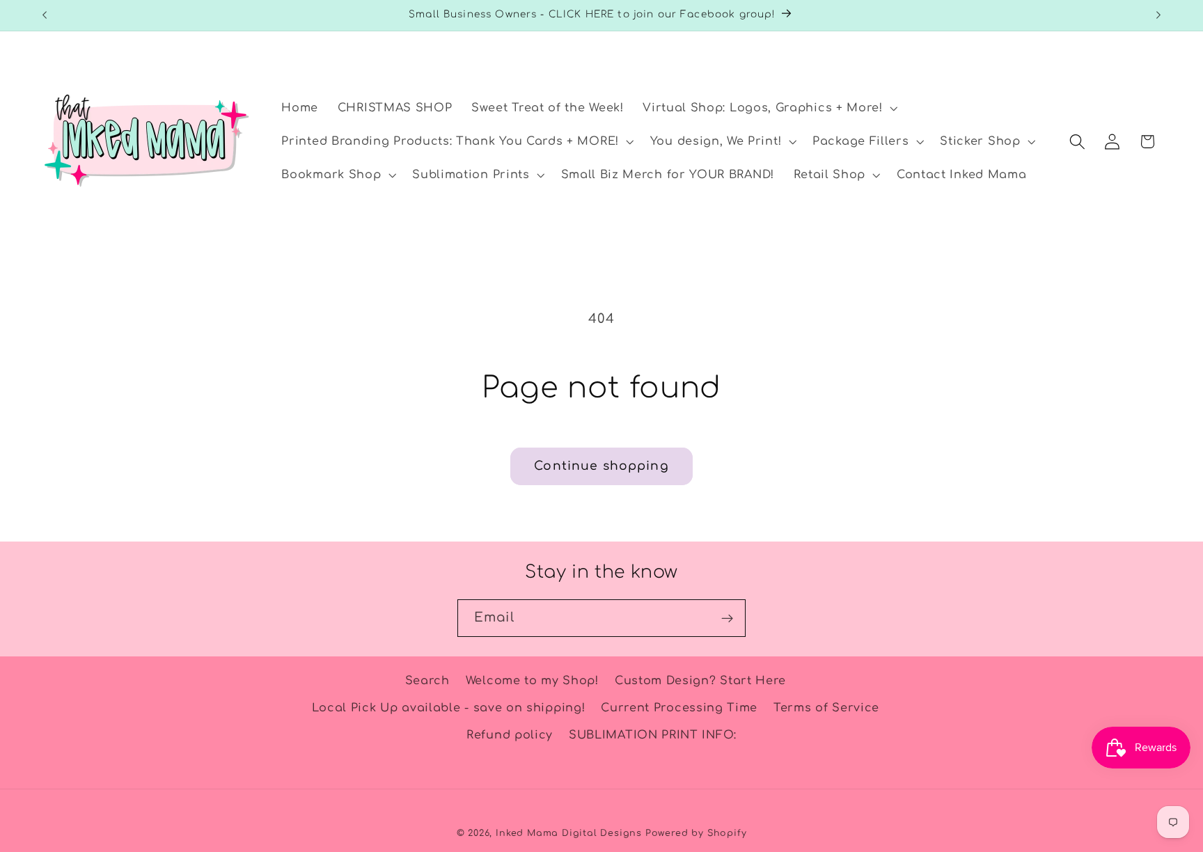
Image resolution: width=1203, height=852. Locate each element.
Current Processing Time (679, 708)
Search (427, 680)
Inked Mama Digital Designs (569, 833)
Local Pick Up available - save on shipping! (448, 708)
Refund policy (509, 735)
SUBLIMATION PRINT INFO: (653, 735)
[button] (768, 108)
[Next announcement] (1158, 15)
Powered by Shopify (696, 833)
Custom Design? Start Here (700, 680)
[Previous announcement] (44, 15)
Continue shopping (601, 466)
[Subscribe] (727, 618)
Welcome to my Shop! (532, 680)
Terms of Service (826, 708)
